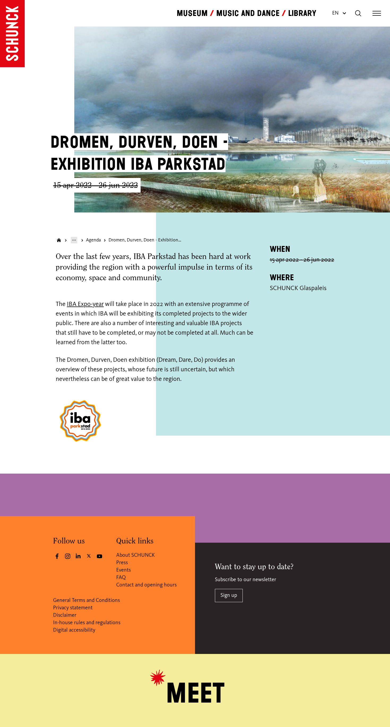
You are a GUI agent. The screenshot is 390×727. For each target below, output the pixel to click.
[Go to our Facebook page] (57, 556)
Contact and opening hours (146, 585)
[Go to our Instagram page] (68, 556)
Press (122, 563)
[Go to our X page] (89, 556)
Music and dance (248, 13)
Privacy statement (73, 608)
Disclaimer (64, 615)
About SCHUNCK (135, 555)
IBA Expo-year (85, 304)
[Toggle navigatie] (377, 13)
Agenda (93, 240)
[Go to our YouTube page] (99, 556)
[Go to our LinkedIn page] (78, 556)
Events (123, 570)
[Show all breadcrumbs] (74, 240)
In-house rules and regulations (86, 623)
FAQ (121, 577)
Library (302, 13)
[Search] (358, 13)
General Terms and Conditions (86, 600)
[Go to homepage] (12, 33)
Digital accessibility (74, 630)
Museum (192, 13)
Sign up (228, 595)
